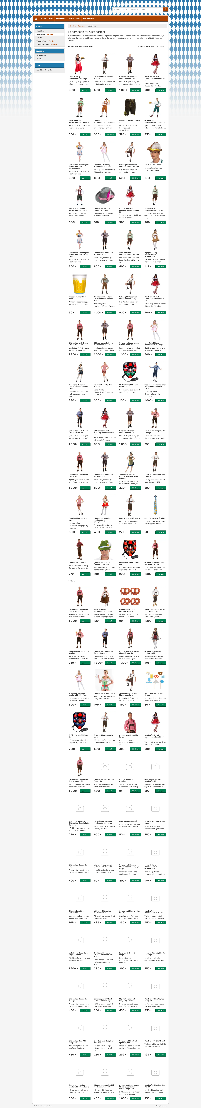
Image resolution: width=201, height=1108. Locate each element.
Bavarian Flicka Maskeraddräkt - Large (103, 610)
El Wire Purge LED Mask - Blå (79, 736)
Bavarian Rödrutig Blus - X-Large (130, 954)
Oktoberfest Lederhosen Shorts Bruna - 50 (129, 652)
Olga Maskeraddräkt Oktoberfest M (152, 780)
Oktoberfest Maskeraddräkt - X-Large (154, 912)
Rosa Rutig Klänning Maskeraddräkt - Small (103, 165)
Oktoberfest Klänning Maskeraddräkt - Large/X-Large (129, 866)
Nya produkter (47, 18)
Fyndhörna (60, 18)
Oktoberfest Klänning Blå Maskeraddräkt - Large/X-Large (79, 254)
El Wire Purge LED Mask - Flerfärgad (129, 386)
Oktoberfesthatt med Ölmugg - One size (102, 563)
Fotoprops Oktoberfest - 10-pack (154, 694)
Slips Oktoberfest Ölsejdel (154, 518)
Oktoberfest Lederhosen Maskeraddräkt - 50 (129, 432)
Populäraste (160, 46)
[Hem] (36, 18)
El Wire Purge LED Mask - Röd (129, 563)
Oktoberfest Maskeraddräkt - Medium (154, 121)
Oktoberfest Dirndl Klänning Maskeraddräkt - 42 (154, 78)
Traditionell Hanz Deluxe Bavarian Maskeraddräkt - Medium (104, 298)
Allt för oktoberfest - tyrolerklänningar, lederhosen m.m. (51, 8)
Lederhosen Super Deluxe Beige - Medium (79, 954)
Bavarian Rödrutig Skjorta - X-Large (155, 432)
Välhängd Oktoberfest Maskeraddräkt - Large (128, 298)
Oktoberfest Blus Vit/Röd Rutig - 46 (104, 780)
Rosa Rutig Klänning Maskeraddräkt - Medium (79, 694)
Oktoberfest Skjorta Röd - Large (129, 736)
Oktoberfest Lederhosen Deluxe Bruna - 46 (154, 563)
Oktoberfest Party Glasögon (126, 780)
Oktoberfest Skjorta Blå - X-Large (78, 1000)
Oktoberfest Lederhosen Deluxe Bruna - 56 (78, 475)
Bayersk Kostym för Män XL (130, 518)
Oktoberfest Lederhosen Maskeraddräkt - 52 (129, 77)
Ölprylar (39, 59)
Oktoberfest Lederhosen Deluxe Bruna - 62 (78, 610)
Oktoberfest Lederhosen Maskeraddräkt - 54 (103, 344)
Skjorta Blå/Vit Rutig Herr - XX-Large (104, 1042)
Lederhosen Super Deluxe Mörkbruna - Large (154, 610)
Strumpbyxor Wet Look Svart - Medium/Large (103, 1000)
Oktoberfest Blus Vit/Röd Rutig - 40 (154, 1000)
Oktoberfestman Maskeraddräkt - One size (104, 121)
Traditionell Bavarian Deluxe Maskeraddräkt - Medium (103, 954)
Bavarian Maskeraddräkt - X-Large (154, 475)
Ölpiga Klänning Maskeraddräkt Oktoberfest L (150, 254)
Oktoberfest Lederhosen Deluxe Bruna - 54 (78, 344)
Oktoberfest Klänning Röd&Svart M (152, 652)
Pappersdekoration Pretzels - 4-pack (127, 610)
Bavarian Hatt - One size (153, 165)
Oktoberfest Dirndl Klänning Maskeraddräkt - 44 (104, 432)
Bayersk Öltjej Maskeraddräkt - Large (78, 77)
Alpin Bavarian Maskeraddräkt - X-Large (129, 253)
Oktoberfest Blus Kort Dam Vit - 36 (154, 1086)
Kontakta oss (88, 18)
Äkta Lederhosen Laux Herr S (130, 121)
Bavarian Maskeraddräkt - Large (104, 736)
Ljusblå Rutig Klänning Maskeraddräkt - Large (103, 822)
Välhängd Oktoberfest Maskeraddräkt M (128, 694)
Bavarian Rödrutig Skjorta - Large (155, 822)
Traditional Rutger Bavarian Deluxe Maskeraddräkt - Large (155, 386)
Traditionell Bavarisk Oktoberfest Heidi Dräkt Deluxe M (128, 476)
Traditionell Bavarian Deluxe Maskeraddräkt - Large (78, 386)
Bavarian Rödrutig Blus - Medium (103, 386)
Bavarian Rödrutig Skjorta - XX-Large (155, 954)
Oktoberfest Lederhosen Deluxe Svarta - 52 (103, 652)
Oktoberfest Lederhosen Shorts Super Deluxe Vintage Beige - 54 (129, 1087)
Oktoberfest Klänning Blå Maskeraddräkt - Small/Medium (79, 166)
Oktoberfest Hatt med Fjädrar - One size (102, 209)
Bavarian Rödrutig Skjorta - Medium (79, 652)
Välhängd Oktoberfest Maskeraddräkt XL (102, 912)
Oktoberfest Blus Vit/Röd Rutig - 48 (79, 1042)
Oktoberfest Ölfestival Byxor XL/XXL (128, 1042)
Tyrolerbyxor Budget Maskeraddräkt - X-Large (79, 1086)
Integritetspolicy (161, 1106)
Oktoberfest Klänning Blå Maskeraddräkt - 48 (104, 1086)
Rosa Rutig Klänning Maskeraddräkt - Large (153, 344)
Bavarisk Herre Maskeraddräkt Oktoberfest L (150, 866)
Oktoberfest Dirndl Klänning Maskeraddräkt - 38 (129, 210)
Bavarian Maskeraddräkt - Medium (104, 77)
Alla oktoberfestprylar (44, 70)
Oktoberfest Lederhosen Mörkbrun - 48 (103, 253)
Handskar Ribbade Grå (128, 821)
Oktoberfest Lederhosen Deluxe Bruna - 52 (129, 344)
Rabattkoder (74, 18)
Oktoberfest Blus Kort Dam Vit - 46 (129, 912)
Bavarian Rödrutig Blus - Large (78, 519)
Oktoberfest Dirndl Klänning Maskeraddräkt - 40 (154, 298)
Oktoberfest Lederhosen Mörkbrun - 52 (103, 475)
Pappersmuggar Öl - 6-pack (78, 298)
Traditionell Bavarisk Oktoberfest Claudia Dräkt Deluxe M (79, 823)
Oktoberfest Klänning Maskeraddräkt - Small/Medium (102, 520)
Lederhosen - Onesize (77, 562)
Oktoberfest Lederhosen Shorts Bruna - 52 (78, 780)
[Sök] (165, 9)
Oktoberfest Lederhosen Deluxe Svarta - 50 (78, 432)
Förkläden (40, 31)
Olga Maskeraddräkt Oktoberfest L (77, 912)
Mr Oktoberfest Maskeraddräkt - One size (79, 121)
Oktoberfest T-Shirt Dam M (104, 693)
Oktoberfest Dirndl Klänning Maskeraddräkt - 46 (154, 737)
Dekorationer (41, 55)
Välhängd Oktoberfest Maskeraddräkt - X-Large (129, 165)
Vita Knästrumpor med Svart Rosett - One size (103, 866)
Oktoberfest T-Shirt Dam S (154, 1041)
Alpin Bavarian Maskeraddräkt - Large (153, 209)
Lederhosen (45, 34)
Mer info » (85, 90)
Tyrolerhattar (45, 41)
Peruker (39, 38)
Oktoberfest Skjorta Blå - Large (78, 866)
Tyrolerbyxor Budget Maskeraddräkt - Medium (79, 209)
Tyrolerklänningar (47, 44)
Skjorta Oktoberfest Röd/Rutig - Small (127, 1000)
